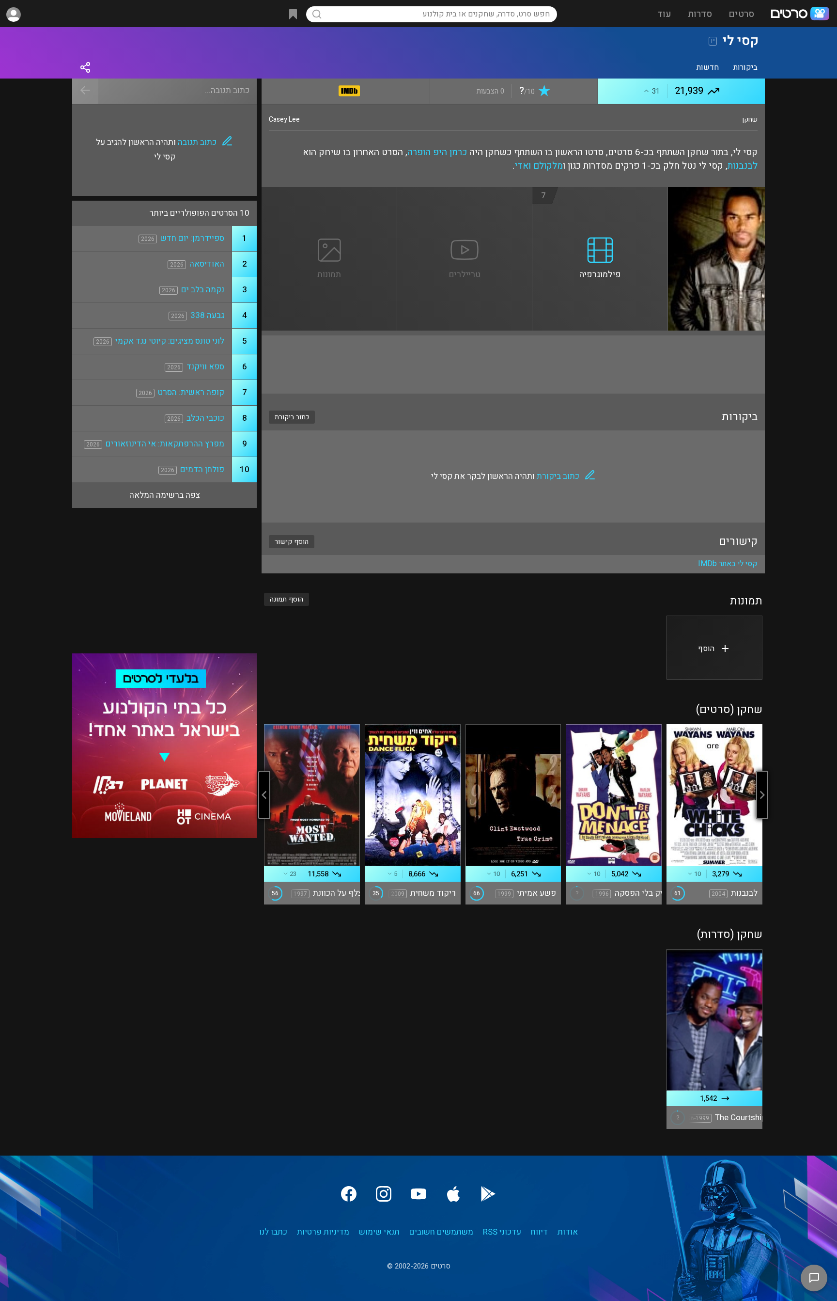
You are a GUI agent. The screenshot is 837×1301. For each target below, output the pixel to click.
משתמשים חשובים (441, 1232)
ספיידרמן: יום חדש (192, 238)
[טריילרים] (465, 193)
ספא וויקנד (205, 367)
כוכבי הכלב (205, 418)
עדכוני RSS (502, 1232)
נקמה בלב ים (202, 290)
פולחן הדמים (202, 469)
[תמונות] (329, 193)
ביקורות (745, 67)
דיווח (539, 1232)
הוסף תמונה (286, 599)
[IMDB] (349, 89)
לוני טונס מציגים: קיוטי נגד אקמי (169, 341)
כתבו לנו (273, 1232)
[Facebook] (349, 1194)
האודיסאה (206, 264)
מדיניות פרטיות (323, 1232)
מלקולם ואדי (538, 166)
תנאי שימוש (379, 1232)
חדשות (708, 67)
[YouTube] (418, 1194)
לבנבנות (743, 166)
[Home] (799, 14)
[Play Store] (488, 1194)
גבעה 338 (207, 315)
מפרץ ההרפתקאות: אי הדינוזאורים (165, 444)
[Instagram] (384, 1194)
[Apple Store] (453, 1194)
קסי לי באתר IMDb (728, 564)
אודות (568, 1232)
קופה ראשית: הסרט (191, 392)
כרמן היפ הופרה (437, 152)
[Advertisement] (513, 364)
